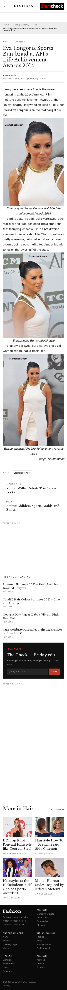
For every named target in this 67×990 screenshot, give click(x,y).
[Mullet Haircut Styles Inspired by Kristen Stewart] (49, 867)
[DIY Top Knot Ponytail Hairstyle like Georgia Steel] (17, 827)
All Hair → (57, 809)
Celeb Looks (43, 918)
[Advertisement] (33, 547)
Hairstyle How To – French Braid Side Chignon (49, 845)
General (7, 960)
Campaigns (42, 921)
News (5, 937)
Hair (35, 25)
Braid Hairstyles (22, 473)
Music (6, 948)
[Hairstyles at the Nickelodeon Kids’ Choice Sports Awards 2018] (17, 867)
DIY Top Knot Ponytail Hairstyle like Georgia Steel (17, 845)
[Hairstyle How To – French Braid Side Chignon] (49, 827)
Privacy (6, 986)
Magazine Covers (45, 914)
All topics (41, 967)
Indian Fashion (46, 933)
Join (55, 672)
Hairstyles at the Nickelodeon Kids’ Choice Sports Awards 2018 (17, 887)
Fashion (24, 6)
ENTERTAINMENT (13, 933)
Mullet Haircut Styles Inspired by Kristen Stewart (49, 885)
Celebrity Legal (10, 944)
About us (41, 960)
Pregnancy (8, 971)
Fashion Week (43, 948)
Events (6, 941)
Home (6, 25)
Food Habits (8, 964)
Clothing (41, 925)
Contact (40, 964)
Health (7, 956)
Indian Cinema (44, 944)
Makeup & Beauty (21, 25)
